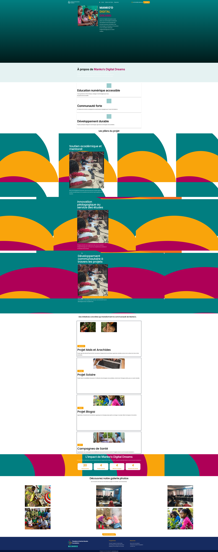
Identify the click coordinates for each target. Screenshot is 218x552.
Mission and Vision (109, 2)
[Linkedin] (75, 546)
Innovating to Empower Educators (116, 544)
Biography (116, 2)
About (102, 2)
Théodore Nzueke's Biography (136, 544)
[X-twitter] (71, 546)
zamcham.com (115, 551)
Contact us (132, 546)
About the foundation (135, 543)
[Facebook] (69, 546)
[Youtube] (73, 546)
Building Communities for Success (116, 546)
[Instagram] (77, 546)
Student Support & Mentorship (115, 543)
